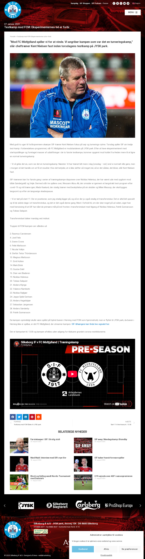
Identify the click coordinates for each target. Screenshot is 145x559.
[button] (133, 12)
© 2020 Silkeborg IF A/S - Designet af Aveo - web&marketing (27, 555)
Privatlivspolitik (106, 555)
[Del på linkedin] (26, 417)
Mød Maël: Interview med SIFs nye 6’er (48, 458)
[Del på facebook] (13, 417)
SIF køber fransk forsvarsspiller (109, 458)
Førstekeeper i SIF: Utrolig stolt (45, 439)
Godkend (83, 549)
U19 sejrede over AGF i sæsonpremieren (113, 476)
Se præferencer (130, 549)
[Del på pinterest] (32, 417)
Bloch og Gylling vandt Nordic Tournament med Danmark (50, 477)
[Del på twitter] (19, 417)
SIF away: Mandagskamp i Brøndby (110, 439)
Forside (12, 36)
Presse (105, 3)
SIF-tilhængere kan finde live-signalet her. (91, 324)
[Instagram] (121, 3)
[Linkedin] (117, 3)
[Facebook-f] (114, 3)
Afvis (106, 549)
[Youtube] (124, 3)
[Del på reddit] (38, 417)
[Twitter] (128, 3)
